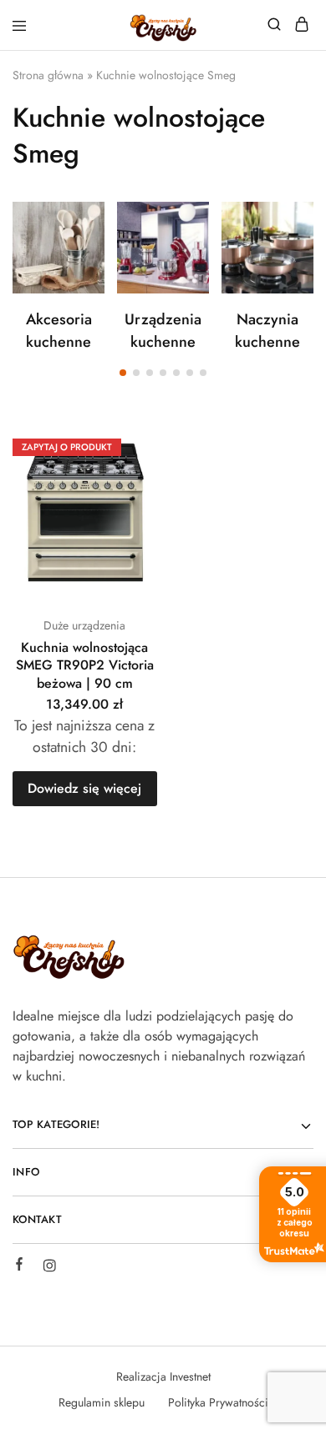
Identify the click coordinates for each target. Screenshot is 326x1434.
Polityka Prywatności (218, 1402)
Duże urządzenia (84, 625)
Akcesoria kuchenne (59, 330)
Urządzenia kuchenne (163, 330)
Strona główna (48, 75)
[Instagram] (49, 1268)
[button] (123, 372)
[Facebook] (19, 1266)
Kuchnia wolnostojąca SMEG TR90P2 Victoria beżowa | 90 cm (85, 665)
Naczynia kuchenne (267, 330)
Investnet (190, 1376)
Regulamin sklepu (102, 1402)
